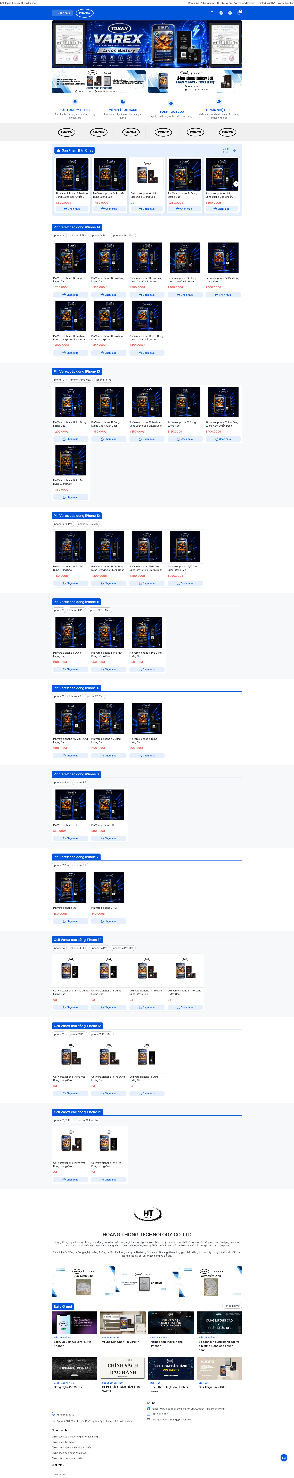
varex (63, 1474)
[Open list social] (284, 1457)
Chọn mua (74, 208)
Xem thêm (226, 150)
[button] (59, 235)
